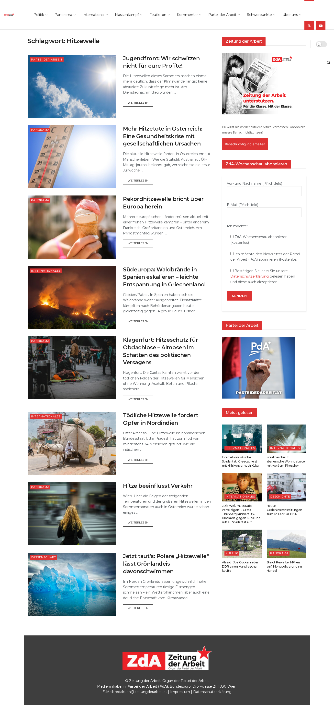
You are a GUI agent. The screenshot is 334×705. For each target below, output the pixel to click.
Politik (38, 14)
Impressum (180, 692)
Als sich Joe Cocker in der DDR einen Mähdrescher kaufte (240, 566)
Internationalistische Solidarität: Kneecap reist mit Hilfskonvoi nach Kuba (240, 461)
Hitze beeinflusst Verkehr (158, 486)
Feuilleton (157, 14)
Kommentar (187, 14)
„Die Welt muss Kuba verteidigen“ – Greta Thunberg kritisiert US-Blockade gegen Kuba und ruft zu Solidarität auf (241, 514)
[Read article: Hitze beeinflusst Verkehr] (72, 513)
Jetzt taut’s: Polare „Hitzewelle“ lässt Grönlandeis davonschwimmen (166, 564)
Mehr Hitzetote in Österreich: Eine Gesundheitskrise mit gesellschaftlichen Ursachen (162, 136)
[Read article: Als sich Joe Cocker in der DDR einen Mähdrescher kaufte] (242, 544)
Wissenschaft (43, 557)
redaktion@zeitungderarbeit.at (141, 692)
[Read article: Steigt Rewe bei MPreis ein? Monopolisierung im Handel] (287, 544)
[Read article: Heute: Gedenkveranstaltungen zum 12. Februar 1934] (287, 487)
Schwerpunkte (259, 14)
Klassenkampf (127, 14)
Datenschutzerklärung (249, 276)
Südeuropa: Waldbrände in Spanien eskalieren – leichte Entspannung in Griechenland (164, 277)
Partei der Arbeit (222, 14)
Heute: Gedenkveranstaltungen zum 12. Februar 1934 (284, 510)
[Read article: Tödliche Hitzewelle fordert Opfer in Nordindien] (72, 443)
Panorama (63, 14)
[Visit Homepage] (13, 14)
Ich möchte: (237, 226)
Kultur (231, 553)
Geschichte (280, 496)
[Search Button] (328, 62)
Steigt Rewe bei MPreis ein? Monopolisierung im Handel (284, 566)
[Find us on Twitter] (309, 25)
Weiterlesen (140, 102)
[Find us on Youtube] (320, 25)
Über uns (290, 14)
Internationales (46, 270)
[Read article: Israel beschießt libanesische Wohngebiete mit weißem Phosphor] (287, 439)
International (93, 14)
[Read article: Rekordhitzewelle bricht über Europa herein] (72, 226)
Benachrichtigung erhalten (245, 144)
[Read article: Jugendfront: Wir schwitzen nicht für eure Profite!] (72, 86)
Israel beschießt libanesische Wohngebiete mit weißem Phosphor (286, 461)
